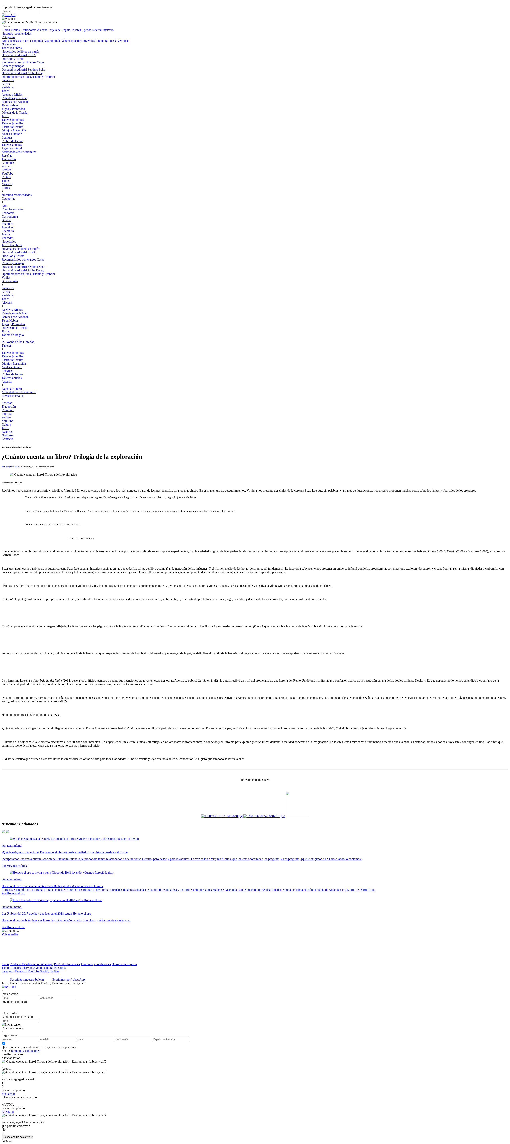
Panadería (8, 80)
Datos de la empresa (124, 964)
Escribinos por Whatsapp (37, 964)
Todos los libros (12, 48)
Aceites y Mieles (12, 94)
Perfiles (6, 170)
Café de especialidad (14, 98)
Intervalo (27, 967)
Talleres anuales (12, 144)
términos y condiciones (25, 1050)
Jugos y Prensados (13, 109)
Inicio (5, 964)
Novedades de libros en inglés (20, 51)
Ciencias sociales (19, 40)
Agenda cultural (12, 148)
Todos (5, 91)
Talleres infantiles (13, 119)
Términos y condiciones (96, 964)
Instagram (8, 971)
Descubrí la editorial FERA (19, 55)
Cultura (6, 177)
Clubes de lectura (12, 141)
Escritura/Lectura (12, 127)
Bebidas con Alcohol (15, 101)
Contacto (7, 439)
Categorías (8, 37)
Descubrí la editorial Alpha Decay (23, 73)
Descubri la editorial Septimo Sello (23, 69)
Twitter (54, 971)
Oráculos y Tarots (13, 58)
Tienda (6, 967)
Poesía (112, 40)
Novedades (9, 44)
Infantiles (77, 40)
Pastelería (8, 87)
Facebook (21, 971)
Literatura (101, 40)
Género (66, 40)
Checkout (8, 1111)
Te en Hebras (10, 105)
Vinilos (15, 30)
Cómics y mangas (13, 66)
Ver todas (123, 40)
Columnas (8, 162)
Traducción (9, 159)
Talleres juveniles (12, 123)
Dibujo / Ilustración (14, 130)
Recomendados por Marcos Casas (23, 62)
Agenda (86, 30)
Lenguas (7, 137)
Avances (7, 184)
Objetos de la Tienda (14, 112)
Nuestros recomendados (17, 33)
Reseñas (7, 155)
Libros (6, 30)
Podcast (6, 166)
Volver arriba (10, 934)
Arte (5, 40)
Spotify (45, 971)
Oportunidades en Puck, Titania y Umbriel (28, 76)
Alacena (42, 30)
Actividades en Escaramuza (19, 152)
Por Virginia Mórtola (12, 466)
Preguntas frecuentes (67, 964)
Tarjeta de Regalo (59, 30)
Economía (37, 40)
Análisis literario (12, 134)
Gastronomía (28, 30)
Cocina (6, 83)
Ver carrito (8, 1093)
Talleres (76, 30)
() (13, 15)
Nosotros (7, 435)
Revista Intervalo (103, 30)
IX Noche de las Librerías (18, 342)
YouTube (7, 173)
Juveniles (89, 40)
